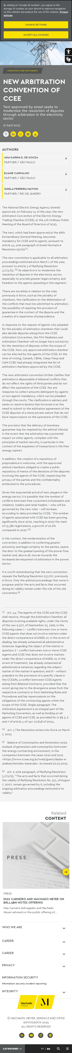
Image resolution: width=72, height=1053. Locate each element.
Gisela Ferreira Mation (21, 188)
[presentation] (6, 871)
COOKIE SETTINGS (36, 24)
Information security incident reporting (24, 983)
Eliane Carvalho (16, 173)
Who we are (12, 927)
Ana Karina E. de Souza (21, 157)
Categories (11, 1048)
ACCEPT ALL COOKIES (36, 34)
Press (7, 893)
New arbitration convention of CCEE (34, 89)
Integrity (10, 991)
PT (42, 1048)
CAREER (8, 940)
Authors (10, 149)
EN (48, 1048)
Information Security (20, 977)
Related (55, 815)
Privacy (8, 965)
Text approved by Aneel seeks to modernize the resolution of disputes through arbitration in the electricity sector (33, 112)
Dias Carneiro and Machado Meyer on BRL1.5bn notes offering (33, 900)
